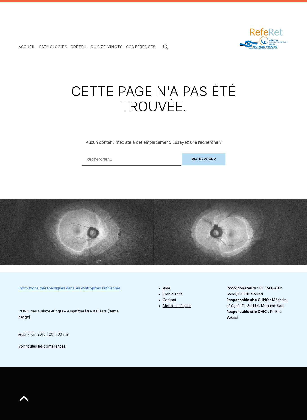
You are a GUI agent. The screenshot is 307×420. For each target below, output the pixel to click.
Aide (166, 288)
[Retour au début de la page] (23, 402)
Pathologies (53, 47)
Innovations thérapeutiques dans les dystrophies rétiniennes (69, 288)
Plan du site (172, 294)
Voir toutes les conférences (41, 346)
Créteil (79, 47)
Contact (169, 300)
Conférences (141, 47)
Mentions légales (177, 305)
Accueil (27, 47)
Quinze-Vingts (106, 47)
